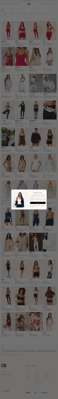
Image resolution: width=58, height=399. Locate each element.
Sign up (37, 202)
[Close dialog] (45, 190)
